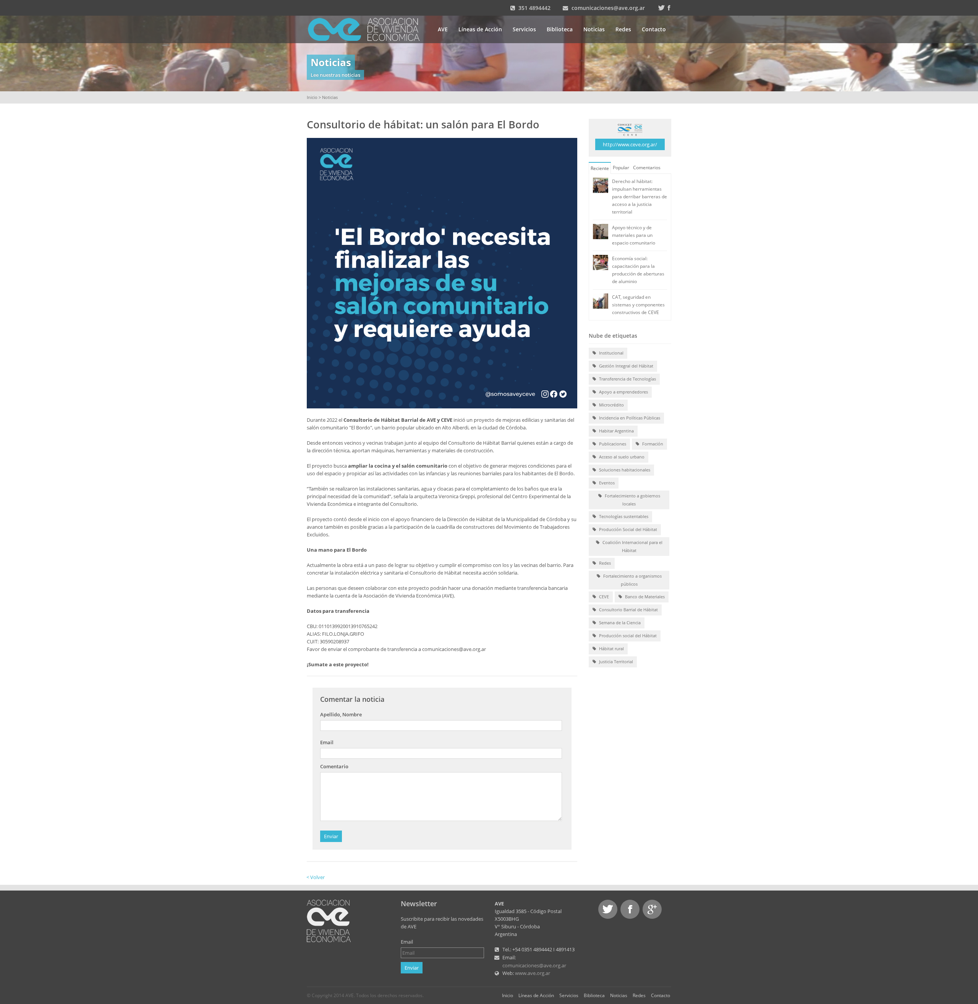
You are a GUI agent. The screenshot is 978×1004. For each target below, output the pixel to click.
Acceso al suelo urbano (621, 457)
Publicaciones (612, 444)
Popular (621, 167)
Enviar (331, 836)
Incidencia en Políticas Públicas (629, 418)
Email (327, 742)
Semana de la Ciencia (619, 622)
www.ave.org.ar (532, 973)
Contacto (654, 29)
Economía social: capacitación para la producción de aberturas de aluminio (638, 270)
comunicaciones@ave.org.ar (608, 7)
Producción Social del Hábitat (627, 529)
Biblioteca (560, 29)
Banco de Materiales (644, 596)
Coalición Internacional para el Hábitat (631, 546)
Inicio (312, 97)
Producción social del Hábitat (627, 635)
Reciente (600, 168)
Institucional (610, 353)
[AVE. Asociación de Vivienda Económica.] (329, 920)
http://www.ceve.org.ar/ (630, 144)
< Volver (315, 877)
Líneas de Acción (480, 29)
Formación (652, 444)
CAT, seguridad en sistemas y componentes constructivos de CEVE (638, 305)
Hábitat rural (611, 648)
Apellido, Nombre (341, 714)
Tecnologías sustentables (623, 516)
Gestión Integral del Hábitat (625, 366)
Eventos (606, 483)
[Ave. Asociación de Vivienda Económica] (368, 28)
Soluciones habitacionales (624, 470)
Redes (623, 29)
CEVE (603, 596)
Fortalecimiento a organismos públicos (632, 580)
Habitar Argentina (616, 431)
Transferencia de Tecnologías (627, 379)
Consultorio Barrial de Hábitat (628, 609)
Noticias (594, 29)
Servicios (524, 29)
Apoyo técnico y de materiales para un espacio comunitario (633, 235)
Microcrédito (611, 405)
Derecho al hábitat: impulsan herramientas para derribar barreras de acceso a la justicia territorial (639, 196)
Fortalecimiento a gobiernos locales (632, 500)
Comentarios (647, 167)
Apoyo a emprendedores (623, 392)
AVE (443, 29)
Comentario (334, 766)
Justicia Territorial (615, 661)
